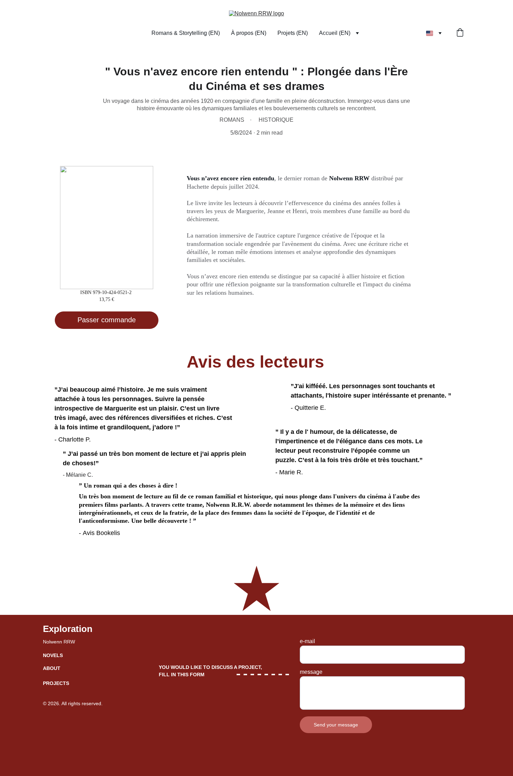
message (311, 672)
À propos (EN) (248, 33)
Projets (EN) (292, 33)
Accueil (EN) (334, 33)
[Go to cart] (459, 33)
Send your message (336, 725)
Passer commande (106, 320)
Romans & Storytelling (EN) (185, 33)
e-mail (307, 641)
